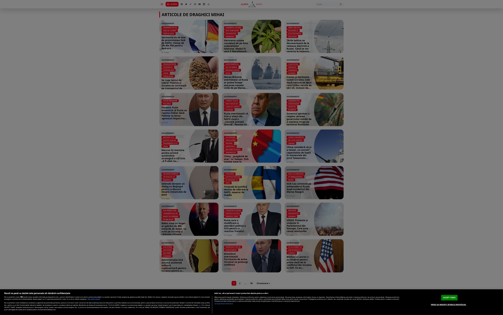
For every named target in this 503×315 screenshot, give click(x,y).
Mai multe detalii (94, 299)
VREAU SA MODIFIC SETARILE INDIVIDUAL (448, 304)
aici (199, 305)
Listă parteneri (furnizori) (223, 304)
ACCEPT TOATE (449, 297)
